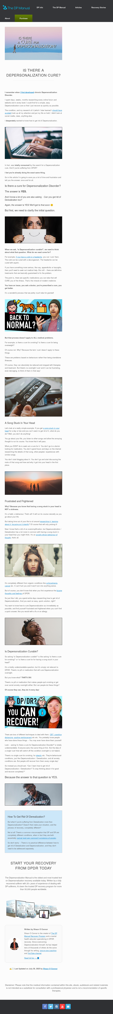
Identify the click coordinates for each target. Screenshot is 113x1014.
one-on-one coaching (48, 950)
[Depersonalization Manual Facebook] (45, 1006)
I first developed (27, 92)
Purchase (24, 18)
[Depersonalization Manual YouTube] (62, 1006)
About (7, 18)
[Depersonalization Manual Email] (68, 1006)
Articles (78, 7)
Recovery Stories (98, 7)
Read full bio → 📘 (31, 958)
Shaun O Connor (50, 968)
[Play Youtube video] (33, 315)
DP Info (40, 7)
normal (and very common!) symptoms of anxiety (36, 838)
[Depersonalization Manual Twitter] (50, 1006)
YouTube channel (34, 953)
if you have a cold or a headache (29, 257)
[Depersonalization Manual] (16, 7)
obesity (39, 755)
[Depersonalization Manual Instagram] (56, 1006)
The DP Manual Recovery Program (40, 934)
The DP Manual (59, 7)
